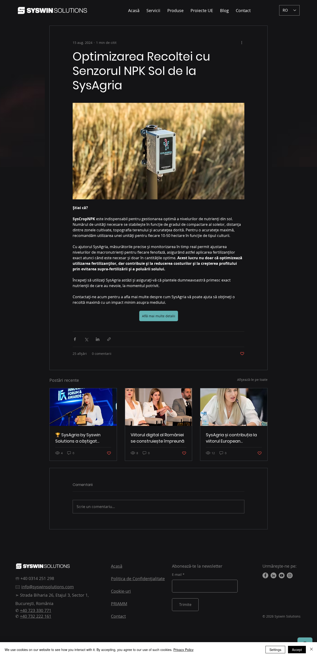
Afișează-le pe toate (252, 379)
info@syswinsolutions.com (47, 586)
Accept (297, 649)
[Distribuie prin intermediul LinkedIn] (97, 339)
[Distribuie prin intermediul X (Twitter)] (86, 339)
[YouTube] (282, 575)
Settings (275, 649)
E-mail (177, 574)
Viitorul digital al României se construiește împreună (157, 438)
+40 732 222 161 (35, 616)
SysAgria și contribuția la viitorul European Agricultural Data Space (231, 438)
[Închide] (311, 649)
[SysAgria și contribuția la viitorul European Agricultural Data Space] (233, 407)
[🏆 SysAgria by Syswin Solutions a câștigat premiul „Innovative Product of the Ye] (83, 407)
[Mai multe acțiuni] (241, 42)
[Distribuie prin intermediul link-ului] (109, 339)
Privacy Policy (183, 649)
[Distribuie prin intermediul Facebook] (75, 339)
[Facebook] (265, 575)
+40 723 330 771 (35, 610)
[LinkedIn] (273, 575)
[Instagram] (290, 575)
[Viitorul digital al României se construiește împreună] (158, 407)
